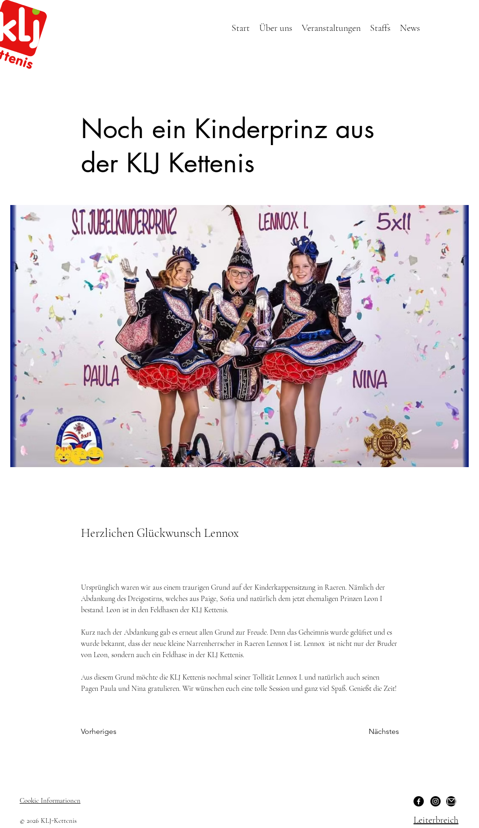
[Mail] (451, 801)
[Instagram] (435, 801)
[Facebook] (419, 801)
